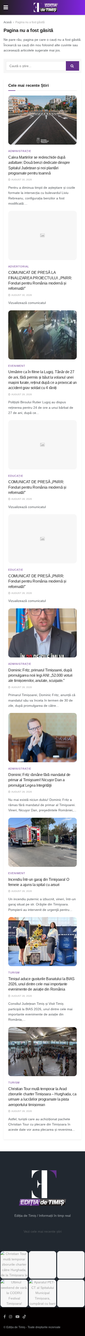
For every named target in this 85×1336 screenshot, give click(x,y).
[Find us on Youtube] (17, 1316)
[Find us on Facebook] (5, 1316)
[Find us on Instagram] (10, 1316)
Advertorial (18, 266)
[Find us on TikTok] (24, 1316)
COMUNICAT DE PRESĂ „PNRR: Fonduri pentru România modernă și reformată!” (37, 487)
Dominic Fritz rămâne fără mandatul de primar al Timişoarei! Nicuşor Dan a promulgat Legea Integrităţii (39, 780)
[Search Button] (72, 66)
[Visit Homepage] (46, 7)
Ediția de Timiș (15, 1327)
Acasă (8, 22)
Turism (14, 972)
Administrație (19, 151)
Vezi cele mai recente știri (43, 1231)
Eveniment (16, 366)
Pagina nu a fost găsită (30, 22)
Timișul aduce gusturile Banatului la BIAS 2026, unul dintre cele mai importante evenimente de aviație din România (41, 984)
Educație (15, 476)
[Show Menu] (6, 7)
